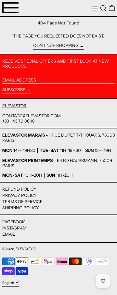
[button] (103, 8)
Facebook (13, 221)
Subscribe (13, 89)
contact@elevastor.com (31, 115)
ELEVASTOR (14, 105)
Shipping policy (20, 207)
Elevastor (26, 249)
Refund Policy (19, 189)
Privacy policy (19, 195)
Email (8, 234)
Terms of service (22, 201)
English (8, 282)
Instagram (14, 228)
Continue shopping (56, 45)
